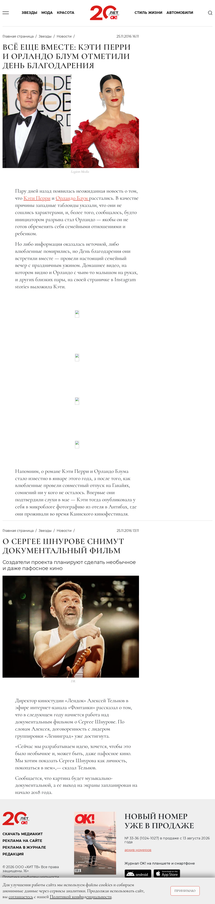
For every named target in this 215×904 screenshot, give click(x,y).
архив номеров (138, 850)
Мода (47, 13)
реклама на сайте (22, 841)
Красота (65, 13)
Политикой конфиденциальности (80, 896)
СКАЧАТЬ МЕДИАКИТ (23, 834)
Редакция (13, 854)
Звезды (29, 13)
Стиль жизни (148, 13)
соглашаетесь (21, 896)
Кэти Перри (37, 198)
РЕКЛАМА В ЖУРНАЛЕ (24, 847)
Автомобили (179, 13)
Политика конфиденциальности (31, 877)
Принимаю (185, 891)
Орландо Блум (72, 198)
